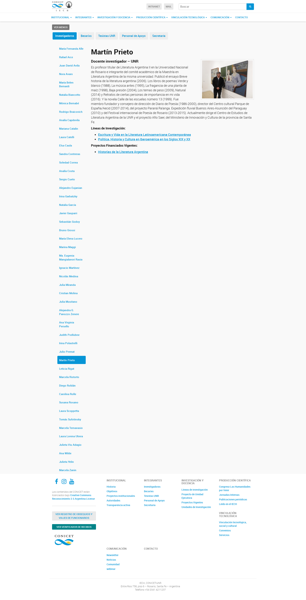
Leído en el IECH (228, 504)
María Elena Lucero (70, 238)
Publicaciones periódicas (233, 499)
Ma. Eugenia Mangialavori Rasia (70, 257)
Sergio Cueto (67, 179)
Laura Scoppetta (69, 411)
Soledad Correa (68, 162)
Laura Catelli (66, 137)
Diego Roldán (67, 385)
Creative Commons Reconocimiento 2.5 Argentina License (73, 497)
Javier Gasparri (68, 213)
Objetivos (112, 491)
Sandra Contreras (69, 154)
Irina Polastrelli (68, 343)
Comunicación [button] (220, 17)
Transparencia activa (118, 505)
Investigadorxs (64, 36)
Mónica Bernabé (69, 103)
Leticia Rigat (66, 368)
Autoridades (113, 500)
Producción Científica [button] (151, 17)
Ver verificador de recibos (74, 527)
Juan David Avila (69, 65)
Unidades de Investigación (196, 507)
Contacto (241, 17)
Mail (169, 6)
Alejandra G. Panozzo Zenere (69, 312)
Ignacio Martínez (69, 268)
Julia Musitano (68, 301)
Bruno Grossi (67, 230)
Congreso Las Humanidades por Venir (234, 488)
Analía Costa (67, 171)
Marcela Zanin (67, 470)
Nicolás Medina (68, 276)
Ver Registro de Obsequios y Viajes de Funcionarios (73, 516)
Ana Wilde (65, 453)
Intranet (154, 6)
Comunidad (113, 564)
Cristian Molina (68, 293)
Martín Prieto (67, 360)
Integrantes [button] (83, 17)
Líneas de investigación (195, 489)
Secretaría (158, 36)
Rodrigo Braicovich (71, 111)
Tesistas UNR (106, 36)
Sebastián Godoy (69, 221)
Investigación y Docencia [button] (114, 17)
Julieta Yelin (66, 461)
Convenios (225, 530)
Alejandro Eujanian (70, 188)
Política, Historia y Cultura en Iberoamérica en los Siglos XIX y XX (144, 139)
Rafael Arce (66, 57)
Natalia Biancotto (69, 94)
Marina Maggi (67, 247)
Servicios (224, 535)
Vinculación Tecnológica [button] (188, 17)
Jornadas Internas (229, 494)
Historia (111, 486)
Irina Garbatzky (68, 196)
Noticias (111, 559)
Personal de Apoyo (134, 36)
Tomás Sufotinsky (70, 419)
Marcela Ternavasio (71, 428)
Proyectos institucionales (121, 496)
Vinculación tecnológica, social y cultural (232, 524)
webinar (111, 569)
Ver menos (61, 27)
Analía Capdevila (69, 120)
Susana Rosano (68, 402)
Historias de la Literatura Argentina (123, 152)
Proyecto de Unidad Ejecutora (192, 496)
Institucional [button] (60, 17)
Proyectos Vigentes (192, 502)
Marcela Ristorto (69, 377)
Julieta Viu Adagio (70, 444)
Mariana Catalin (68, 128)
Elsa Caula (65, 145)
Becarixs (86, 36)
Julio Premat (67, 351)
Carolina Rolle (67, 394)
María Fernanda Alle (71, 48)
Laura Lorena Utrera (71, 436)
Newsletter (112, 555)
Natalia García (67, 205)
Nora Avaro (66, 74)
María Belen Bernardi (66, 84)
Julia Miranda (67, 285)
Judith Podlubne (69, 335)
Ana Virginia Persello (66, 324)
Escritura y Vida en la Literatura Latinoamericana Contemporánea (144, 134)
